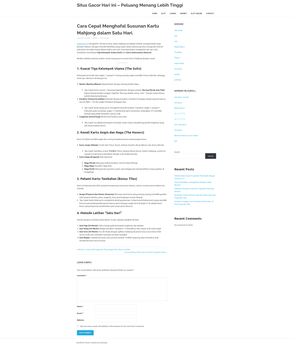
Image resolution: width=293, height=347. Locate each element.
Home (154, 13)
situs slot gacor (180, 124)
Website (80, 320)
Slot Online (196, 13)
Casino (173, 13)
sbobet (177, 74)
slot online (178, 30)
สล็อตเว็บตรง (179, 47)
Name (80, 306)
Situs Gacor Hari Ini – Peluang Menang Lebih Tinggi (130, 5)
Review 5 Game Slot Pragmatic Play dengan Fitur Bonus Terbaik (104, 249)
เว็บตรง (177, 58)
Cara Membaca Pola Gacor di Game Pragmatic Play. (145, 252)
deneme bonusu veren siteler (186, 135)
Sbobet (183, 13)
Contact (210, 13)
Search (177, 152)
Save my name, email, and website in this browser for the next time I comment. (112, 326)
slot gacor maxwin (181, 97)
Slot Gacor (104, 38)
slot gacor (178, 69)
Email (80, 313)
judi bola (177, 79)
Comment (82, 275)
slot (175, 36)
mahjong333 (82, 43)
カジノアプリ (179, 113)
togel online (179, 63)
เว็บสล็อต (178, 52)
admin (95, 38)
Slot (163, 13)
